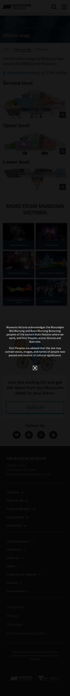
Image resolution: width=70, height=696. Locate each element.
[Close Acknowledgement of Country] (35, 368)
